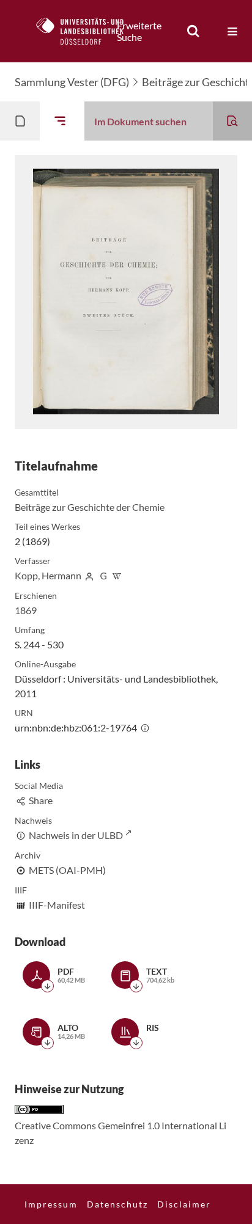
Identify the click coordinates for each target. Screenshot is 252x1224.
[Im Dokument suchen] (232, 121)
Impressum (51, 1204)
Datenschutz (117, 1204)
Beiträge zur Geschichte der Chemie (90, 507)
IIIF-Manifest (57, 905)
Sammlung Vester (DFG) (72, 82)
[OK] (193, 31)
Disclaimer (184, 1204)
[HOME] (86, 31)
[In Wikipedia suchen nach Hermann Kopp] (117, 575)
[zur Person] (89, 575)
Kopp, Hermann (48, 575)
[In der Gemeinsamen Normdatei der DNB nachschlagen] (103, 575)
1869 (26, 610)
